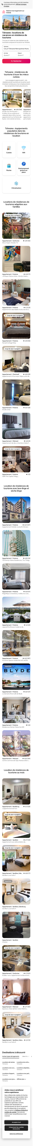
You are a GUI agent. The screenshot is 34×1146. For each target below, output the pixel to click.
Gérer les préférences (16, 1134)
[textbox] (9, 55)
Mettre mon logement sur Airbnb (15, 12)
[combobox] (16, 49)
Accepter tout (16, 1122)
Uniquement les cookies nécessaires (16, 1128)
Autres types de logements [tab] (10, 1056)
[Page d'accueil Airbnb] (3, 12)
